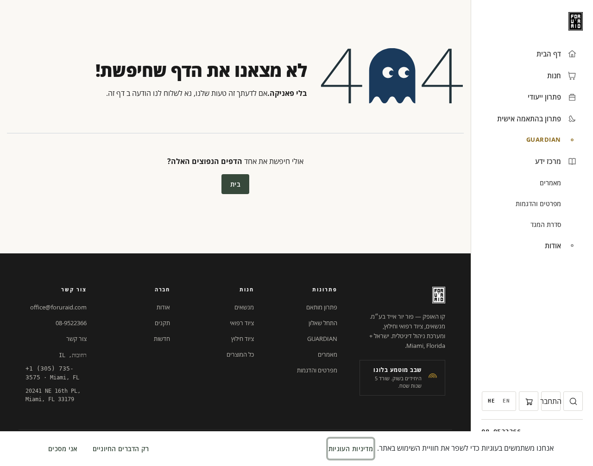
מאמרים (327, 354)
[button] (573, 401)
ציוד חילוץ (242, 338)
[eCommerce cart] (528, 401)
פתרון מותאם (321, 307)
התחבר (551, 401)
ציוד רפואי (242, 323)
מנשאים (244, 307)
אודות (163, 307)
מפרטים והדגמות (317, 370)
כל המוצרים (240, 354)
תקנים (162, 323)
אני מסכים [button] (63, 448)
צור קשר (76, 338)
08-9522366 (71, 323)
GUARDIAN (322, 338)
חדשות (162, 338)
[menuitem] (506, 401)
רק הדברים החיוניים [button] (121, 448)
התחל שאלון (323, 323)
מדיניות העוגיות (350, 448)
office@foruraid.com (58, 307)
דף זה (116, 93)
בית (235, 184)
